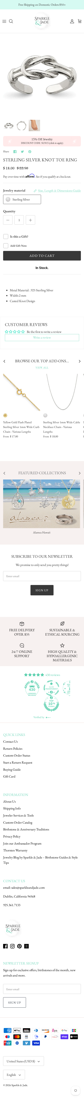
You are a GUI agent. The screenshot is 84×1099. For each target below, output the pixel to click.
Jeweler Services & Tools (18, 815)
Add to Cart (42, 255)
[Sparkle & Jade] (42, 21)
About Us (9, 801)
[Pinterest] (19, 946)
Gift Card (9, 776)
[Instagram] (12, 946)
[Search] (13, 21)
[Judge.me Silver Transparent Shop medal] (51, 688)
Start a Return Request (17, 762)
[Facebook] (5, 946)
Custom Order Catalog (17, 822)
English (11, 1075)
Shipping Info (12, 808)
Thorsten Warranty (15, 850)
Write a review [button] (42, 337)
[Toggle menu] (4, 21)
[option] (42, 75)
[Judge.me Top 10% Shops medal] (51, 704)
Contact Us (10, 741)
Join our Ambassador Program (22, 843)
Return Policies (12, 748)
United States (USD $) (21, 1061)
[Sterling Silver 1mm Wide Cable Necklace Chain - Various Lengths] (61, 392)
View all (42, 367)
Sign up (42, 590)
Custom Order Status (16, 755)
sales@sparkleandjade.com (28, 887)
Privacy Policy (11, 836)
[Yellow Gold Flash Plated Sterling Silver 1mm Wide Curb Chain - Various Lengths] (21, 392)
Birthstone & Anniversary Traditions (26, 829)
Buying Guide (12, 769)
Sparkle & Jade (19, 1085)
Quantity (9, 211)
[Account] (71, 21)
